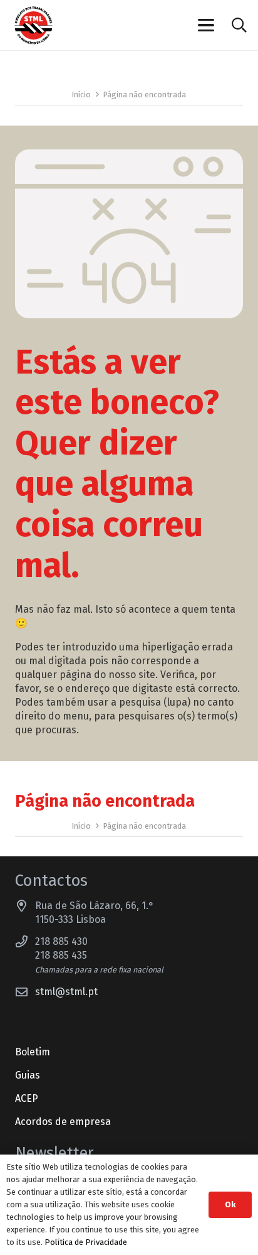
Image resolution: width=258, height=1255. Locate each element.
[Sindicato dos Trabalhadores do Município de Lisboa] (33, 25)
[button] (206, 25)
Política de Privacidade (85, 1242)
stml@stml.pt (66, 992)
